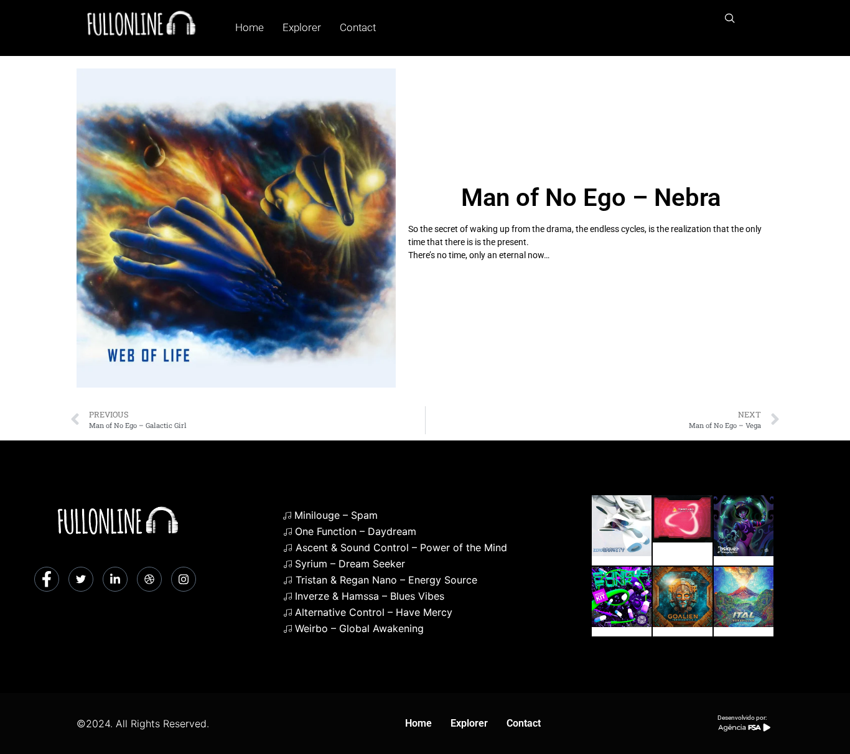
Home (249, 27)
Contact (358, 27)
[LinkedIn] (115, 579)
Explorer (302, 27)
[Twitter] (80, 579)
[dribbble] (149, 579)
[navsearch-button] (730, 18)
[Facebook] (46, 579)
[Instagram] (183, 579)
